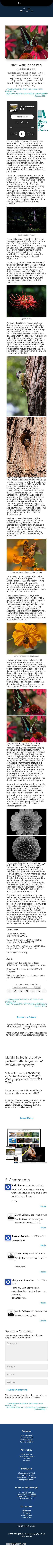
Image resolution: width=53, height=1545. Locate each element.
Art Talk (41, 72)
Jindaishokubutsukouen (33, 83)
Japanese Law (26, 1517)
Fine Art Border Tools (26, 1475)
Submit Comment (17, 1389)
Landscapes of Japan (26, 1456)
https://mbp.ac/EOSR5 (17, 935)
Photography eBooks (26, 1479)
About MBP (26, 1511)
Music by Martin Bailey (17, 952)
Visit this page (13, 975)
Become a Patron (26, 1017)
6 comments (36, 75)
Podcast (24, 75)
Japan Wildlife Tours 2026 (27, 1494)
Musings (15, 75)
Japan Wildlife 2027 (26, 1498)
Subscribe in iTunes (16, 963)
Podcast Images (26, 1439)
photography (29, 85)
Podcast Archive (26, 1437)
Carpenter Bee (18, 80)
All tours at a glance (26, 1492)
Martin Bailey (16, 72)
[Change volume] (33, 134)
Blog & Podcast (26, 1435)
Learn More (26, 1118)
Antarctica (26, 1461)
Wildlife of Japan (26, 1454)
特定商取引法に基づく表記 (26, 1526)
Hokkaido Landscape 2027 (26, 1496)
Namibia (26, 1458)
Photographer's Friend (26, 1473)
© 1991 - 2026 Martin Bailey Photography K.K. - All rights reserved (26, 1535)
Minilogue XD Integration (26, 1477)
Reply (43, 1206)
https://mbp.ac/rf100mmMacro (22, 948)
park (18, 85)
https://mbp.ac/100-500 (23, 942)
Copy (38, 987)
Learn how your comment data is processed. (26, 1396)
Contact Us (27, 1513)
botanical (26, 78)
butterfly (37, 78)
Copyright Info (26, 1515)
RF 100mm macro (22, 876)
